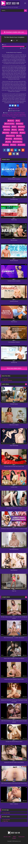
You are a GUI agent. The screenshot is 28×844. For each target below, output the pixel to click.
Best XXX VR (16, 108)
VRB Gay (11, 120)
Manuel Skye (5, 115)
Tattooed (21, 144)
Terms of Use (21, 836)
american (20, 123)
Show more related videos (14, 368)
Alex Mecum (11, 112)
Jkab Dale (16, 114)
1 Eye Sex (5, 378)
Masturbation (17, 141)
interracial (18, 138)
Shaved (13, 144)
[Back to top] (24, 840)
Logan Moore (22, 114)
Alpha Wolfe (17, 112)
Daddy (22, 132)
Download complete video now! (15, 32)
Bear (14, 126)
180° (18, 120)
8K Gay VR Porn (10, 123)
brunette (15, 132)
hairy (19, 135)
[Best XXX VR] (11, 3)
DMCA (14, 836)
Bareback (7, 126)
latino (8, 141)
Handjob (9, 138)
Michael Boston (19, 115)
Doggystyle (11, 135)
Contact (14, 838)
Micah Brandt (12, 115)
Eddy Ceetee (10, 114)
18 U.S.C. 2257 (7, 836)
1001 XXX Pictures (7, 380)
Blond (21, 129)
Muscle (6, 144)
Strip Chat (5, 821)
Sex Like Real (6, 813)
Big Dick (7, 129)
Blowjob (6, 132)
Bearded (22, 126)
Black (14, 129)
